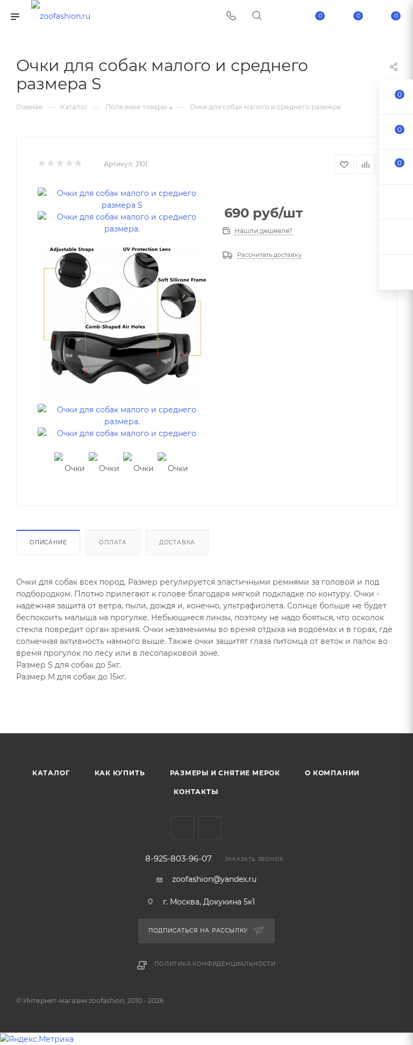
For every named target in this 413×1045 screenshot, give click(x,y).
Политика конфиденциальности (215, 963)
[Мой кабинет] (282, 17)
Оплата (113, 542)
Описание (48, 542)
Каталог (51, 773)
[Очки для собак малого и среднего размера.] (122, 223)
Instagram (210, 827)
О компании (332, 773)
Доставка (177, 542)
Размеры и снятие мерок (225, 773)
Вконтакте (182, 827)
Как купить (120, 773)
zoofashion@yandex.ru (214, 879)
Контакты (196, 792)
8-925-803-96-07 (178, 859)
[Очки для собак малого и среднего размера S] (122, 199)
